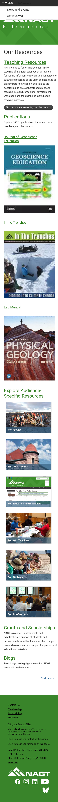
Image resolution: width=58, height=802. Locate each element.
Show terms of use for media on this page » (29, 744)
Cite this (18, 754)
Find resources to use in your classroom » (28, 107)
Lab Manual (12, 307)
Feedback (13, 717)
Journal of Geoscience (20, 137)
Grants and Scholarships (29, 627)
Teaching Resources (25, 62)
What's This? (13, 763)
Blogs (9, 658)
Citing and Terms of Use (19, 724)
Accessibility (15, 713)
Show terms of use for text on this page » (28, 739)
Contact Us (14, 705)
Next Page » (47, 678)
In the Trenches (15, 222)
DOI (10, 754)
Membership (15, 709)
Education (11, 141)
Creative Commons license (21, 731)
